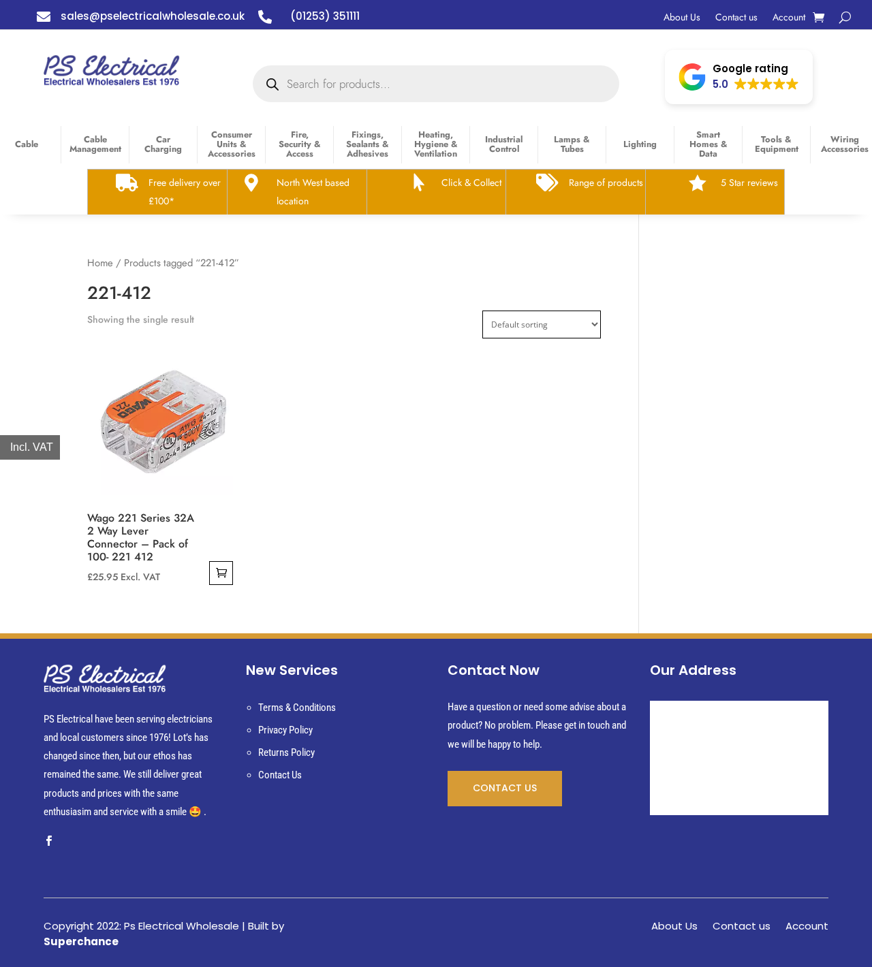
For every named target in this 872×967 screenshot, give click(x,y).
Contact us (736, 18)
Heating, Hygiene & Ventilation (436, 144)
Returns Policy (286, 752)
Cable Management (95, 144)
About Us (682, 18)
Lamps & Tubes (572, 144)
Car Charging (163, 144)
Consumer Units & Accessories (231, 144)
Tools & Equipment (776, 144)
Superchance (81, 941)
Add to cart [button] (221, 573)
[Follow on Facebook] (48, 841)
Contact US (505, 788)
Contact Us (280, 775)
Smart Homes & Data (708, 144)
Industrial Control (504, 144)
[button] (739, 77)
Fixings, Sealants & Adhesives (367, 144)
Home (100, 262)
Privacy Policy (285, 730)
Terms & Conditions (297, 707)
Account (789, 18)
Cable (26, 144)
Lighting (640, 144)
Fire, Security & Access (300, 144)
